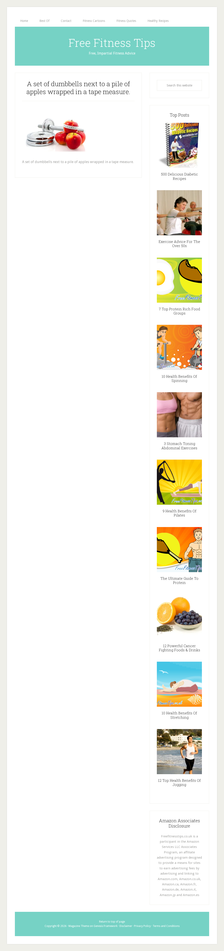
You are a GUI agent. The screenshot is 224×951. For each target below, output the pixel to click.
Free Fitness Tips (112, 42)
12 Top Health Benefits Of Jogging (179, 782)
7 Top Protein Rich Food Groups (179, 311)
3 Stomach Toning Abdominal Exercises (179, 445)
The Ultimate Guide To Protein (179, 580)
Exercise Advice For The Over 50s (179, 243)
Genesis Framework (105, 926)
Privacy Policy (142, 926)
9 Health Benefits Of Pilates (179, 513)
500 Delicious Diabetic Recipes (179, 176)
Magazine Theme (78, 926)
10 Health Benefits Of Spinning (179, 378)
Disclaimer (125, 926)
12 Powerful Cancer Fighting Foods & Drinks (179, 647)
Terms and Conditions (166, 926)
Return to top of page (112, 921)
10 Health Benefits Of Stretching (179, 715)
